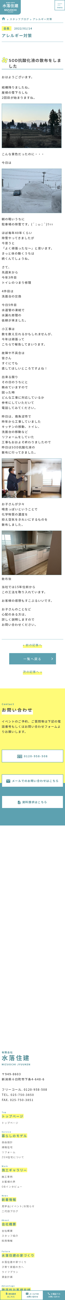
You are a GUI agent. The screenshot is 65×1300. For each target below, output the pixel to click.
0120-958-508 (36, 756)
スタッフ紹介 (10, 1235)
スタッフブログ (19, 19)
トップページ (10, 1123)
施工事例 (7, 1176)
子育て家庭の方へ (13, 1267)
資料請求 (11, 1295)
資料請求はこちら (34, 802)
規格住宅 (7, 1147)
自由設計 (7, 1142)
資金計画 (7, 1277)
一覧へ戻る (32, 659)
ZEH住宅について (13, 1157)
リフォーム (9, 1152)
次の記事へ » (32, 672)
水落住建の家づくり (14, 1262)
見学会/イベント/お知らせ (18, 1206)
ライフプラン (10, 1272)
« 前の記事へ (32, 645)
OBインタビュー (12, 1186)
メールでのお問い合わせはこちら (35, 781)
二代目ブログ (10, 1211)
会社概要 (7, 1230)
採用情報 (7, 1240)
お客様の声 (9, 1181)
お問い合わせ (33, 1295)
